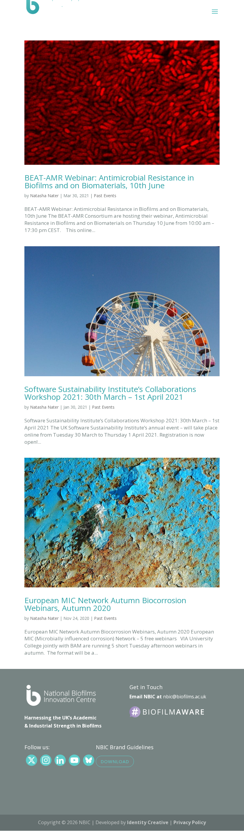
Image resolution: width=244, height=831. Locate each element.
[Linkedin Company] (60, 760)
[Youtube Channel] (74, 760)
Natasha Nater (44, 195)
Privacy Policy (189, 822)
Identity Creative (147, 822)
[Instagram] (45, 760)
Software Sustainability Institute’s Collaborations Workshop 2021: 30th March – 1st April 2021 (110, 393)
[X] (31, 760)
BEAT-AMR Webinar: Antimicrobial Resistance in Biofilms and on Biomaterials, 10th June (109, 181)
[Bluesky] (88, 760)
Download (115, 761)
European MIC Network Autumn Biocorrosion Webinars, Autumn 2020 (105, 604)
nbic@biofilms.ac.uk (184, 696)
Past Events (105, 195)
